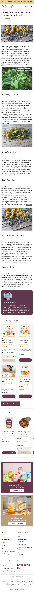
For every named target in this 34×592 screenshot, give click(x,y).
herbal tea (4, 64)
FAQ (18, 537)
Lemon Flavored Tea (30, 583)
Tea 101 (3, 565)
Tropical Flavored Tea (24, 583)
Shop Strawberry (17, 490)
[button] (31, 6)
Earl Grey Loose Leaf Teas (13, 583)
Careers (3, 545)
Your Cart (20, 554)
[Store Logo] (9, 6)
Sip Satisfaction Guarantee (22, 540)
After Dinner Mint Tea (10, 192)
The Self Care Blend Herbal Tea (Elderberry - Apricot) (24, 433)
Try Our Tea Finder (7, 568)
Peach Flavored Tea (18, 583)
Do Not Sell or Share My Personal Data (24, 548)
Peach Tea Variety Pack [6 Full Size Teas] (24, 381)
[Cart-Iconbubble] (28, 6)
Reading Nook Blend (13, 258)
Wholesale (4, 542)
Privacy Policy (8, 583)
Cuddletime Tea (22, 255)
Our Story (4, 537)
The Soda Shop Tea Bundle (8, 380)
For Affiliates (5, 554)
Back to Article (12, 404)
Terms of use (3, 583)
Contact (3, 548)
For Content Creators (8, 551)
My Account (20, 552)
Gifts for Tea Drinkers (8, 571)
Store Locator (5, 539)
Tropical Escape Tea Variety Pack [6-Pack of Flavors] (25, 340)
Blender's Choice (9, 431)
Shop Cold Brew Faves (17, 523)
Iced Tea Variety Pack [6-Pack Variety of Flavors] (8, 340)
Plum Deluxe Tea (19, 576)
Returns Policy (21, 544)
